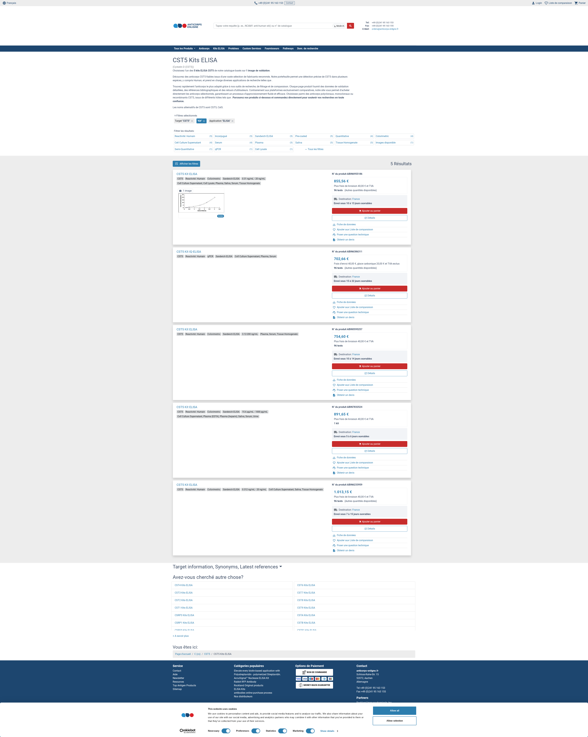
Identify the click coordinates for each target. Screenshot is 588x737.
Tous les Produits (183, 48)
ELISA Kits (239, 689)
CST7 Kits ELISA (306, 592)
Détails (371, 217)
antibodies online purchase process (253, 692)
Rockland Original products (248, 685)
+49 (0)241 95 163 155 (373, 691)
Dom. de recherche (307, 48)
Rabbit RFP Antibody (245, 681)
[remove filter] (192, 121)
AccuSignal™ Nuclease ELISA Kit (251, 678)
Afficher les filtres (189, 163)
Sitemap (177, 689)
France (356, 199)
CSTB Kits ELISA (306, 622)
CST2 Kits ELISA (183, 600)
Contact (289, 3)
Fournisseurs (272, 48)
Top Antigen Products (184, 685)
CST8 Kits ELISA (306, 600)
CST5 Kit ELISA (187, 174)
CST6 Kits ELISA (306, 585)
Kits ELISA (219, 48)
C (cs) (197, 654)
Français (11, 3)
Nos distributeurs (243, 696)
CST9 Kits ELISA (306, 607)
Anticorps (204, 48)
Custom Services (252, 48)
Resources (178, 681)
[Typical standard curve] (201, 202)
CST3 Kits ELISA (183, 592)
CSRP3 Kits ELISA (184, 615)
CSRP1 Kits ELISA (184, 622)
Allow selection (394, 720)
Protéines (233, 48)
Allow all (394, 710)
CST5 (207, 654)
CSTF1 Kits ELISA (306, 630)
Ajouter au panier (371, 210)
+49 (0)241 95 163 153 (270, 3)
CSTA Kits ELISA (306, 615)
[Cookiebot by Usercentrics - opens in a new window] (187, 731)
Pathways (288, 48)
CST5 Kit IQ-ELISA (189, 251)
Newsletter (178, 678)
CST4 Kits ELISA (183, 585)
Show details (327, 731)
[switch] (255, 730)
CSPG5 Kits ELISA (184, 630)
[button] (181, 635)
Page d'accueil (183, 654)
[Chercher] (350, 26)
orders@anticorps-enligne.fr (385, 29)
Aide (175, 674)
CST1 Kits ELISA (183, 607)
